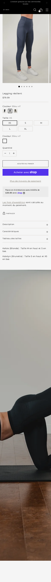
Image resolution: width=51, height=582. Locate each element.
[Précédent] (4, 3)
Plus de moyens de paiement (25, 181)
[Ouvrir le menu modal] (47, 10)
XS (9, 123)
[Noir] (5, 111)
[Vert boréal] (15, 111)
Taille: (7, 118)
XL (25, 129)
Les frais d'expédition (14, 202)
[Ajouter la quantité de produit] (13, 153)
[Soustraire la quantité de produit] (5, 153)
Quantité (7, 148)
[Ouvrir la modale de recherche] (35, 10)
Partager (10, 213)
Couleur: (11, 106)
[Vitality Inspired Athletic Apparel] (6, 9)
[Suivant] (47, 3)
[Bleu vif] (10, 111)
